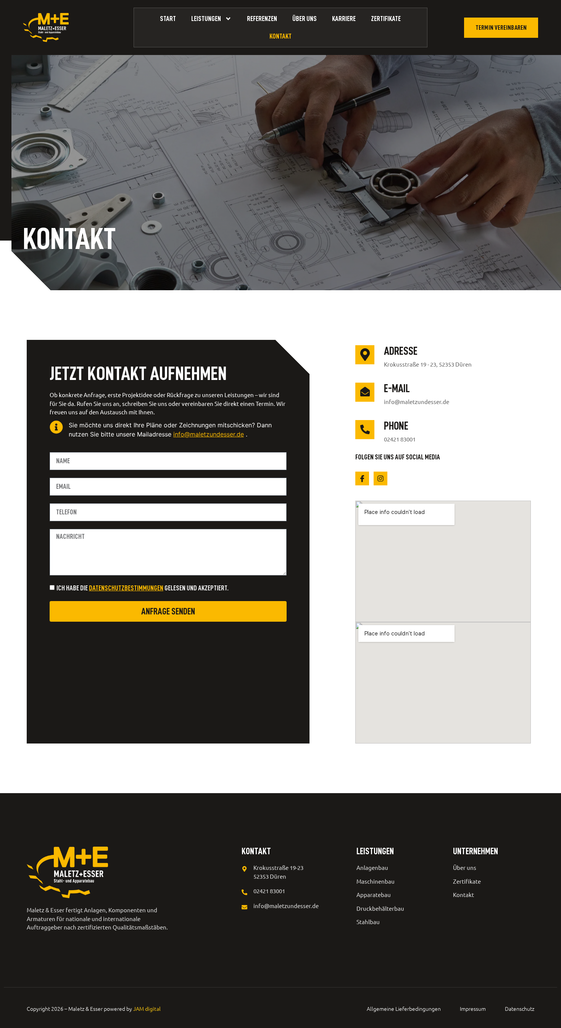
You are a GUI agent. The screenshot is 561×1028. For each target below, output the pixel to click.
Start (168, 18)
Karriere (344, 18)
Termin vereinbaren (501, 27)
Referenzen (262, 18)
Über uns (304, 18)
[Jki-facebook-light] (362, 478)
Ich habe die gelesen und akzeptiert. (142, 588)
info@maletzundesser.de (208, 434)
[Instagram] (380, 478)
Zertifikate (386, 18)
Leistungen (206, 18)
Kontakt (280, 36)
